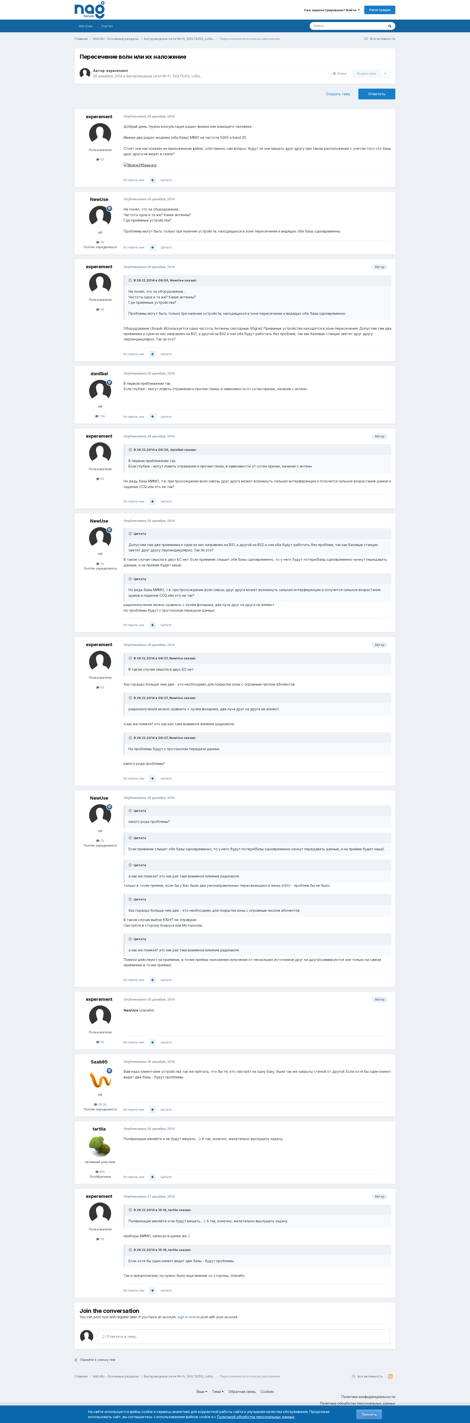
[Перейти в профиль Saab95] (100, 1079)
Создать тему (338, 94)
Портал (107, 26)
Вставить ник (134, 180)
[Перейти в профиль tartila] (100, 1146)
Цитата (166, 180)
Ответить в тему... (122, 1336)
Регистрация (379, 10)
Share (340, 73)
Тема (217, 1391)
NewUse (99, 199)
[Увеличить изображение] (140, 165)
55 (101, 159)
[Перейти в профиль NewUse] (100, 217)
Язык (200, 1391)
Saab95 (99, 1061)
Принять (369, 1414)
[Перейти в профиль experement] (85, 73)
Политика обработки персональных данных (357, 1403)
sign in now (186, 1317)
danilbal (99, 373)
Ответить (376, 94)
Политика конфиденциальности (368, 1397)
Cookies (267, 1391)
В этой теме (369, 26)
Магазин (86, 26)
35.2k (101, 1104)
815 (102, 1172)
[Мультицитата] (152, 180)
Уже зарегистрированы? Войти (331, 10)
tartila (99, 1128)
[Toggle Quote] (131, 280)
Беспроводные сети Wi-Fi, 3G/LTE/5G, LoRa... (164, 76)
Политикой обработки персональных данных (255, 1417)
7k (101, 242)
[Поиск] (390, 26)
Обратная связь (242, 1391)
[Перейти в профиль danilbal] (100, 391)
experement (117, 71)
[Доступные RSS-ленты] (390, 1376)
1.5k (101, 416)
